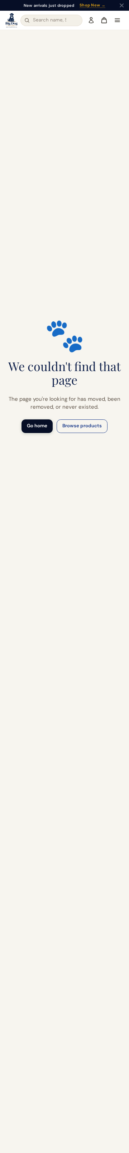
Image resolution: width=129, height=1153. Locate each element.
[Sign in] (91, 20)
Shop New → (92, 5)
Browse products (82, 426)
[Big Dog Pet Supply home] (11, 20)
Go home (37, 426)
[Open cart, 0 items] (104, 20)
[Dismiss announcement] (121, 5)
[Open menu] (117, 20)
